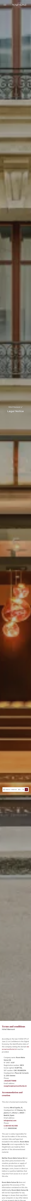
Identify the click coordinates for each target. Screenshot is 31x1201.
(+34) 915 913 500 (11, 1125)
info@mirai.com (10, 1120)
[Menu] (5, 4)
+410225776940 (10, 1081)
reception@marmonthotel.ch (15, 1086)
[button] (26, 789)
